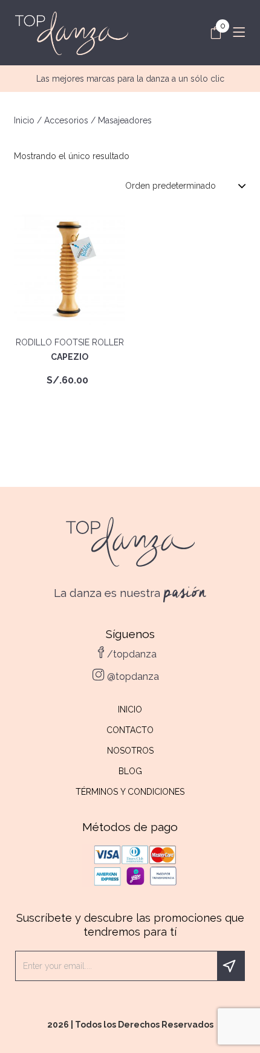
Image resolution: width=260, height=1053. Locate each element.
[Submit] (231, 966)
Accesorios (66, 120)
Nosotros (130, 750)
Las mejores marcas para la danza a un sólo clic (130, 78)
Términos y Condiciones (130, 791)
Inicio (24, 120)
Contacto (130, 730)
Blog (130, 771)
